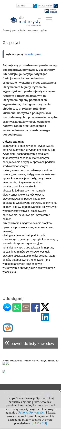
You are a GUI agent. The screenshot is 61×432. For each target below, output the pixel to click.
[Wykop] (8, 330)
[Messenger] (7, 310)
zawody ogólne (33, 54)
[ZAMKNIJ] (39, 423)
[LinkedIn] (45, 320)
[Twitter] (45, 309)
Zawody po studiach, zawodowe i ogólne (25, 30)
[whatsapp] (16, 310)
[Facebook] (35, 310)
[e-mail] (26, 310)
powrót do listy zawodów (29, 342)
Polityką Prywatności (31, 412)
